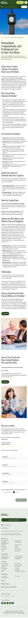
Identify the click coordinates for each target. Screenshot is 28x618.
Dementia (3, 546)
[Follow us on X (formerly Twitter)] (13, 603)
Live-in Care (5, 149)
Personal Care (5, 137)
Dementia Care (6, 141)
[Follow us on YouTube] (10, 603)
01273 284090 (20, 307)
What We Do (4, 538)
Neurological (4, 547)
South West (17, 569)
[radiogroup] (14, 491)
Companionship (6, 164)
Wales (2, 571)
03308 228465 (5, 444)
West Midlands (4, 568)
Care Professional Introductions (5, 558)
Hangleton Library (7, 250)
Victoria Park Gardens (8, 185)
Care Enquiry (4, 576)
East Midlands (18, 563)
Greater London (4, 565)
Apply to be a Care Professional (8, 587)
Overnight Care (6, 158)
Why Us (3, 580)
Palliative (17, 547)
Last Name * (5, 465)
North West (17, 566)
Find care (24, 6)
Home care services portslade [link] (16, 37)
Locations (3, 561)
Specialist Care (18, 544)
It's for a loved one (8, 492)
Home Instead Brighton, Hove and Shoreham (12, 367)
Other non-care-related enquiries (9, 450)
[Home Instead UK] (4, 514)
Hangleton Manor (6, 262)
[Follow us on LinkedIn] (5, 603)
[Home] (4, 2)
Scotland (17, 568)
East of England (4, 563)
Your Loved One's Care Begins (18, 558)
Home (2, 37)
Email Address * (6, 473)
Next (21, 500)
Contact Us (5, 313)
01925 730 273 (5, 528)
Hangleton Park (6, 245)
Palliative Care (5, 154)
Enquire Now (20, 2)
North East (3, 566)
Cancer (16, 546)
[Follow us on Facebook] (2, 603)
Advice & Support (5, 583)
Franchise (7, 596)
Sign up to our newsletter (14, 520)
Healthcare (3, 544)
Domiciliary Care (4, 540)
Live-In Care (17, 551)
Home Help (5, 161)
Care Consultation (19, 556)
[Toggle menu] (25, 2)
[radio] (2, 492)
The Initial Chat (4, 556)
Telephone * (5, 481)
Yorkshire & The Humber (20, 571)
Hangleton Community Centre (10, 255)
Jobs (2, 596)
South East (3, 569)
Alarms (2, 551)
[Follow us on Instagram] (8, 603)
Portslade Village (6, 192)
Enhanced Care (18, 549)
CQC (25, 124)
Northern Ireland (18, 565)
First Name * (5, 456)
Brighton (7, 37)
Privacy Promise (4, 577)
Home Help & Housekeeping (5, 543)
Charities (13, 596)
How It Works (4, 554)
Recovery (3, 549)
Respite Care (5, 146)
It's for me (18, 492)
